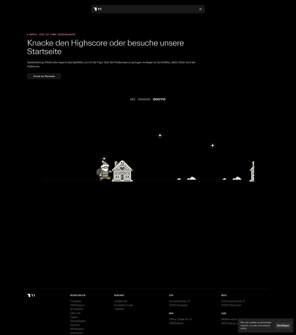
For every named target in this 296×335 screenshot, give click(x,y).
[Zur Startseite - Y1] (97, 9)
